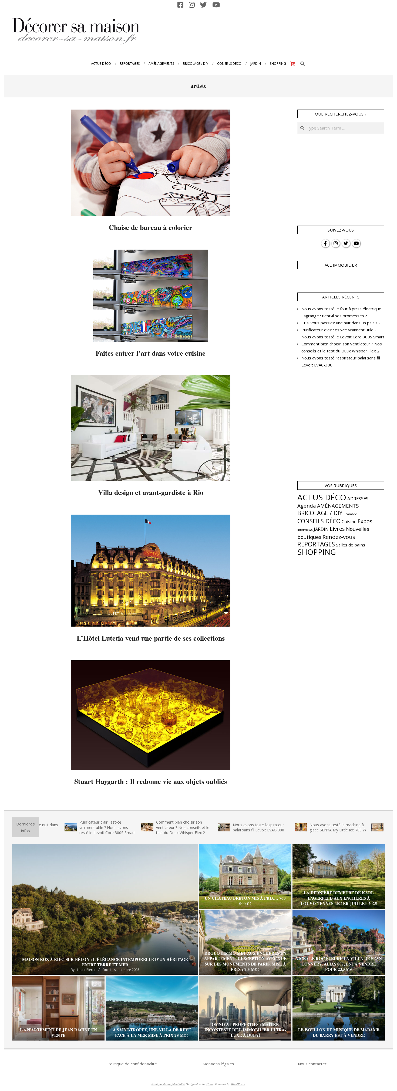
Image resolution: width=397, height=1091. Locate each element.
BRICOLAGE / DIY (319, 513)
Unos (209, 1084)
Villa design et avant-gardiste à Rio (150, 492)
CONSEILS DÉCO (319, 521)
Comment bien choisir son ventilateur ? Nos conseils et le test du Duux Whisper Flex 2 (134, 827)
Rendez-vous (338, 537)
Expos (365, 521)
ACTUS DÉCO (321, 497)
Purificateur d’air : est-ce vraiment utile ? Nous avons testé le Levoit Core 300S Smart (59, 827)
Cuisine (349, 522)
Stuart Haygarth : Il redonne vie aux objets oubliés (150, 781)
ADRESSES (357, 498)
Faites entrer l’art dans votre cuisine (151, 353)
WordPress (238, 1084)
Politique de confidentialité (132, 1063)
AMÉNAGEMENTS (338, 505)
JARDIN (321, 529)
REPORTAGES (316, 544)
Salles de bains (350, 545)
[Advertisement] (285, 30)
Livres (337, 528)
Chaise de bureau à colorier (150, 227)
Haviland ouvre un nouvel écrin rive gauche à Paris (364, 827)
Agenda (306, 505)
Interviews (305, 530)
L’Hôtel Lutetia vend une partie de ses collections (151, 638)
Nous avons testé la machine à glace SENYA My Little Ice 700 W (289, 827)
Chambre (350, 514)
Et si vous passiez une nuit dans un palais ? (341, 322)
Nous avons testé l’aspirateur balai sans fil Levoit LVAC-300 (210, 827)
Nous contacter (312, 1063)
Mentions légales (218, 1063)
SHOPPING (316, 552)
